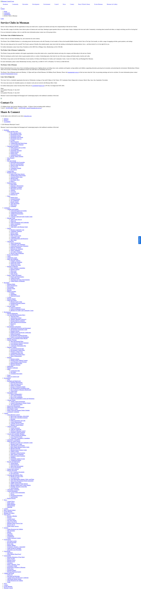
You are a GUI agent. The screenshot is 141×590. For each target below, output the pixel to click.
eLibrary (6, 527)
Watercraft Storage (15, 296)
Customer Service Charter (17, 423)
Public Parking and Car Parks (18, 147)
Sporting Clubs (14, 304)
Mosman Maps (14, 178)
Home (5, 11)
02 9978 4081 (22, 108)
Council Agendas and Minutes (18, 435)
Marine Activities (11, 291)
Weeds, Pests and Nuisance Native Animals (18, 410)
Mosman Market (11, 298)
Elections (12, 419)
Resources (13, 323)
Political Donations (15, 334)
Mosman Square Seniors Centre (18, 450)
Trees (8, 379)
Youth (8, 582)
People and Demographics (17, 276)
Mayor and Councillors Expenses (19, 417)
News (64, 4)
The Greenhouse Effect (16, 404)
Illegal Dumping (14, 141)
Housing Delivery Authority (17, 320)
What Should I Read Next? (14, 554)
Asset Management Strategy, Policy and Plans (22, 479)
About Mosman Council (13, 414)
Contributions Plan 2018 (16, 353)
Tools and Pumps (14, 203)
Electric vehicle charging (16, 156)
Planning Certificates (12, 367)
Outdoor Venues (14, 451)
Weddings (13, 457)
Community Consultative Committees (20, 438)
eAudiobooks (10, 536)
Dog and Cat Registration (17, 163)
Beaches (9, 290)
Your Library (7, 514)
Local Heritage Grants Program (18, 362)
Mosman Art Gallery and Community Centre (21, 310)
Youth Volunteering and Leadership (19, 222)
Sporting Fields (11, 288)
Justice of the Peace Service (17, 174)
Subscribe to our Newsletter (14, 549)
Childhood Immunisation (16, 213)
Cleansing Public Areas (16, 177)
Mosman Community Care (17, 230)
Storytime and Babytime (13, 576)
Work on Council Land (13, 376)
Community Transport (16, 231)
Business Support (14, 269)
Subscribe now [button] (28, 116)
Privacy (6, 120)
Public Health (13, 274)
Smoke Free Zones (15, 263)
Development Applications (14, 326)
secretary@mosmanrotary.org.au (9, 73)
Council (56, 4)
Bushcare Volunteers (15, 247)
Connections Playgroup (16, 212)
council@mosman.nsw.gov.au (34, 108)
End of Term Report (15, 467)
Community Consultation (13, 439)
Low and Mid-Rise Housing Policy (16, 315)
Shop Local (13, 271)
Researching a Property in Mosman (16, 567)
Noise (8, 196)
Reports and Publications (13, 461)
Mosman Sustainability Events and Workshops (22, 398)
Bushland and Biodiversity (14, 381)
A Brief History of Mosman (17, 281)
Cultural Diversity (15, 278)
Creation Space (11, 519)
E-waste (12, 140)
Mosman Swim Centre (16, 301)
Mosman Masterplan (12, 313)
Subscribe (9, 507)
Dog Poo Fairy (14, 166)
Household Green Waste (16, 137)
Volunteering (7, 14)
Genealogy (10, 563)
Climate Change (11, 400)
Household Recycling (16, 134)
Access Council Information (17, 492)
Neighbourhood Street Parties (18, 175)
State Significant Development (18, 322)
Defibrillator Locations (16, 187)
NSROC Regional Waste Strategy (19, 483)
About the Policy (14, 316)
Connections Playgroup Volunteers (19, 246)
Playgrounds (10, 287)
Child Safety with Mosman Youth (19, 227)
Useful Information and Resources (19, 238)
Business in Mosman (12, 266)
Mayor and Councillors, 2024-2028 (19, 416)
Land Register (14, 497)
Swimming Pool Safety (16, 373)
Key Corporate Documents (17, 472)
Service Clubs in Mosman (17, 253)
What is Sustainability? (16, 394)
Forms (8, 375)
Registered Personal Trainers (17, 303)
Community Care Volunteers (17, 244)
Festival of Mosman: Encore (17, 309)
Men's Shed (13, 240)
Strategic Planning (12, 340)
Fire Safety (13, 372)
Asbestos (12, 190)
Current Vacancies (15, 428)
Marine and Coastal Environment (15, 407)
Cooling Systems (14, 193)
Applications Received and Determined (20, 328)
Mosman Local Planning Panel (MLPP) (17, 338)
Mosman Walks (11, 284)
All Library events (12, 541)
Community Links (15, 237)
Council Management (16, 422)
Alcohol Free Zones (15, 265)
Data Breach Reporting (16, 495)
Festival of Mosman (15, 307)
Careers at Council (12, 426)
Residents (5, 4)
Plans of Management (16, 356)
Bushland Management (16, 382)
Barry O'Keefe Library (84, 4)
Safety (8, 369)
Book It (12, 181)
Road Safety (13, 184)
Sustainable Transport (16, 150)
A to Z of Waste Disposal (16, 144)
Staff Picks (10, 552)
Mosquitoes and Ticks (16, 188)
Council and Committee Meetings (15, 434)
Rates (8, 159)
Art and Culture (11, 306)
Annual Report (14, 463)
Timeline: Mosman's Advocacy (18, 319)
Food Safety (13, 272)
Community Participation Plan (18, 345)
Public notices (10, 502)
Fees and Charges (11, 520)
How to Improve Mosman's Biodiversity (20, 389)
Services (9, 517)
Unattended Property (15, 155)
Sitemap (6, 118)
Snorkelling (13, 294)
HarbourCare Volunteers (16, 249)
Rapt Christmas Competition (17, 268)
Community (15, 4)
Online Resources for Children (15, 529)
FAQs (12, 325)
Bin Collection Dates (15, 133)
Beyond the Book (11, 542)
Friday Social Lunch (15, 235)
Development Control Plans (17, 350)
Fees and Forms (14, 473)
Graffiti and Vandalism (16, 262)
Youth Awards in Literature (14, 548)
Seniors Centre (14, 232)
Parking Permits (14, 152)
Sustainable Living (12, 392)
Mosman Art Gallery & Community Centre (21, 442)
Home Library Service (13, 526)
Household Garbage (15, 136)
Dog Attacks (13, 169)
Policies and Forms (12, 470)
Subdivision (10, 366)
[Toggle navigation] (1, 7)
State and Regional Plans (16, 341)
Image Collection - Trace (13, 564)
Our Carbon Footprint (16, 395)
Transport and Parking (13, 146)
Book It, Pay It (11, 525)
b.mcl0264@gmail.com (38, 85)
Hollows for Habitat (15, 385)
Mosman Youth (11, 218)
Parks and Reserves (12, 285)
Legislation (13, 206)
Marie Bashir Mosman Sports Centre (19, 447)
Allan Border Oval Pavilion (17, 445)
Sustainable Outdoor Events (17, 458)
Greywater (13, 191)
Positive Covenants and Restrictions (19, 337)
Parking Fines (14, 153)
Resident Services (11, 172)
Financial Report (14, 464)
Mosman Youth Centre (16, 444)
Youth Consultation (15, 224)
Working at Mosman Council (17, 431)
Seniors (9, 228)
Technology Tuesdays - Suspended (16, 547)
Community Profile (12, 566)
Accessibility (7, 121)
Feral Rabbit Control (12, 409)
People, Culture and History (14, 275)
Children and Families (13, 209)
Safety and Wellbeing (12, 259)
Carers (9, 256)
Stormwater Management (13, 406)
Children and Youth (9, 573)
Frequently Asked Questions (17, 432)
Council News (11, 501)
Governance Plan (14, 478)
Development (35, 4)
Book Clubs (10, 544)
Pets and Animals (11, 161)
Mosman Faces (11, 561)
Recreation (25, 4)
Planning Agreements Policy (17, 354)
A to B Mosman (14, 149)
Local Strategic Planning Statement (19, 343)
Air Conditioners (14, 200)
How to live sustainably (16, 397)
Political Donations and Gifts (17, 420)
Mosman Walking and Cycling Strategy (20, 485)
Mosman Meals (14, 234)
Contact (72, 4)
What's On (13, 221)
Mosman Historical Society (14, 571)
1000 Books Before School (14, 579)
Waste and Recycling (12, 131)
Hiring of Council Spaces (13, 441)
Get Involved (7, 539)
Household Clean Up (15, 139)
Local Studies (7, 555)
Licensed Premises (15, 199)
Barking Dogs (14, 197)
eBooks (9, 532)
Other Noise (13, 205)
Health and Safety (11, 183)
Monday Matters (11, 545)
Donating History (11, 570)
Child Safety (13, 215)
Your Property (10, 158)
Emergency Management (16, 185)
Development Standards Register (18, 335)
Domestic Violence (15, 260)
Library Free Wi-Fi (12, 522)
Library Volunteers (15, 250)
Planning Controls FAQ (16, 351)
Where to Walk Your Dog (17, 165)
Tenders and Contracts (13, 469)
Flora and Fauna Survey (16, 384)
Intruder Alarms (14, 202)
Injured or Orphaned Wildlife (17, 387)
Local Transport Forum (16, 436)
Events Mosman (98, 4)
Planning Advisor (14, 331)
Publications (10, 569)
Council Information (12, 491)
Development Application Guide (18, 329)
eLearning (9, 533)
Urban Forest (13, 391)
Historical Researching (16, 363)
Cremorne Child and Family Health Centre (21, 216)
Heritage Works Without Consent (18, 360)
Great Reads (7, 551)
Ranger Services (11, 498)
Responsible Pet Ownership (17, 162)
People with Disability (13, 254)
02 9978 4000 (9, 108)
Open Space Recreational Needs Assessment (21, 480)
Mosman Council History (17, 425)
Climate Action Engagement (17, 401)
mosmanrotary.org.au (73, 72)
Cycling (9, 297)
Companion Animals (15, 168)
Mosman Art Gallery (112, 4)
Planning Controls (11, 347)
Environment (46, 4)
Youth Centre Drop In (16, 219)
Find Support (13, 225)
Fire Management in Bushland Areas (19, 388)
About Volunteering (15, 243)
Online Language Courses (14, 538)
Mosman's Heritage (15, 365)
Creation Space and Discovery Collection (17, 577)
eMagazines (10, 535)
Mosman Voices (11, 560)
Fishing (12, 293)
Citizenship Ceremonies (13, 489)
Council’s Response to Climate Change (20, 403)
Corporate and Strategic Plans (14, 475)
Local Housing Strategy (16, 344)
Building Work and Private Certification (20, 332)
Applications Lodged (15, 318)
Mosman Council (8, 588)
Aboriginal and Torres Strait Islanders (20, 279)
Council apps (10, 171)
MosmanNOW (11, 505)
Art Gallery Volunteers (16, 252)
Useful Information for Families (18, 210)
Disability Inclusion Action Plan (18, 486)
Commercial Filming (15, 460)
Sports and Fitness (12, 300)
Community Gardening (13, 411)
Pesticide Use (13, 194)
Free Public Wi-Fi (15, 180)
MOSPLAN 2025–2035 (16, 476)
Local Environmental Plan (17, 348)
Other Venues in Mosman (17, 454)
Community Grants (12, 257)
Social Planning (14, 488)
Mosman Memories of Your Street (16, 557)
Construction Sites (15, 370)
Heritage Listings (14, 359)
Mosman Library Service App (15, 523)
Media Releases (11, 504)
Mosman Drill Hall (15, 448)
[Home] (7, 1)
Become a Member (12, 516)
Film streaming (11, 530)
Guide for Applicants (15, 429)
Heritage (9, 357)
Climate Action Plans (15, 482)
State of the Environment (16, 466)
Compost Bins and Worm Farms (18, 143)
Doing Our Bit (11, 558)
